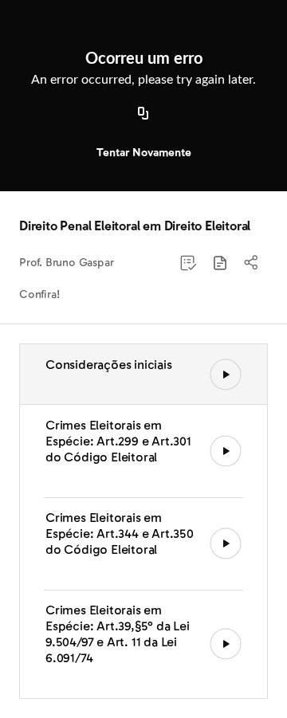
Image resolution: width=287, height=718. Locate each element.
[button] (220, 263)
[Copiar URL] (143, 114)
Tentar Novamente (143, 152)
